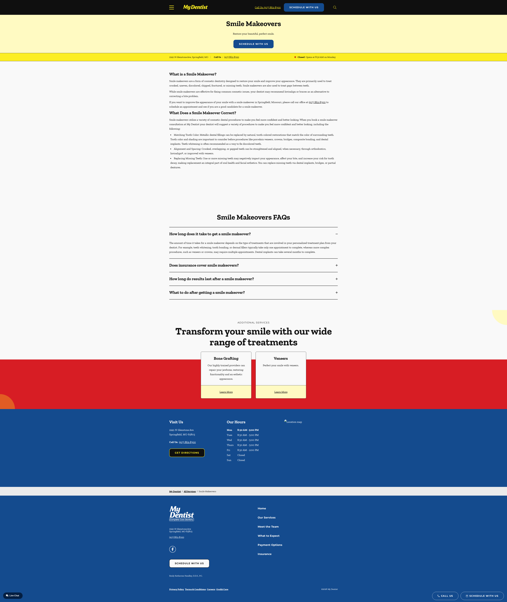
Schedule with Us (303, 7)
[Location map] (311, 448)
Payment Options (270, 544)
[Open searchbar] (335, 7)
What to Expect (269, 535)
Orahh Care (222, 589)
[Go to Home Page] (195, 7)
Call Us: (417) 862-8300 (268, 7)
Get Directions (187, 452)
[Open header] (172, 7)
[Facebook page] (172, 549)
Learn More (226, 391)
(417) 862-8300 (231, 57)
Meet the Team (268, 526)
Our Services (267, 517)
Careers (211, 589)
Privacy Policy (176, 589)
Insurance (265, 554)
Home (262, 508)
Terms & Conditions (195, 589)
